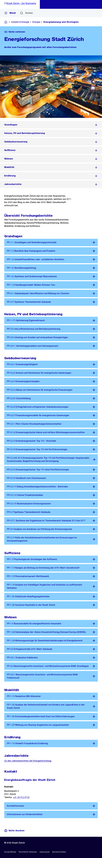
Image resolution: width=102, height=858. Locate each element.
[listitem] (51, 124)
